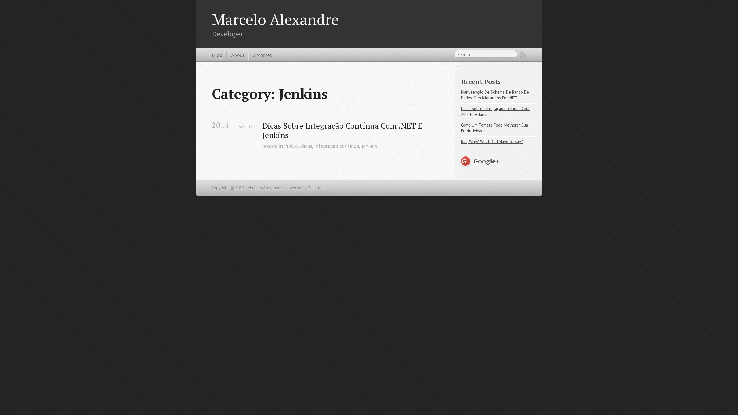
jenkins (369, 145)
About (237, 55)
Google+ (486, 161)
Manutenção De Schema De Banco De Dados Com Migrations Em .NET (495, 95)
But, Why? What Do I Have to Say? (492, 141)
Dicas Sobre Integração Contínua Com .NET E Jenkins (343, 130)
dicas (306, 145)
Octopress (317, 187)
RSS (523, 55)
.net (289, 145)
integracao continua (337, 145)
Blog (217, 55)
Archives (262, 55)
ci (297, 145)
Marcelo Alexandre (275, 19)
